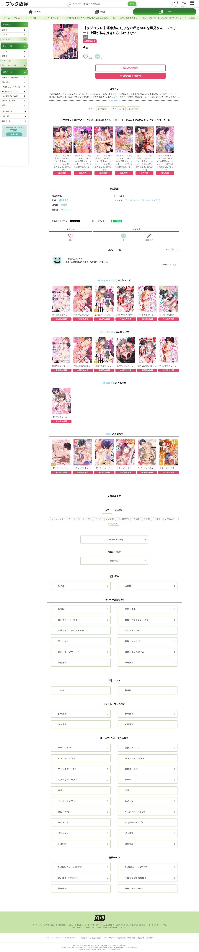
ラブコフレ (66, 209)
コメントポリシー (71, 938)
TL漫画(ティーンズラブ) (70, 867)
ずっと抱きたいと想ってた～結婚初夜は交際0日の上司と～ (147, 315)
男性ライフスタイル (134, 652)
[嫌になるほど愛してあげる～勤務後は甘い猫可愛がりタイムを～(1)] (61, 287)
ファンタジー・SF (67, 769)
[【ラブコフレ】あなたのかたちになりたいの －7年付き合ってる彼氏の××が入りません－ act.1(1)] (61, 440)
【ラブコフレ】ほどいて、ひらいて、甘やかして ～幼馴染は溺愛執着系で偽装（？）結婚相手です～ (125, 468)
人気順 (128, 586)
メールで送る (99, 221)
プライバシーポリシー (54, 938)
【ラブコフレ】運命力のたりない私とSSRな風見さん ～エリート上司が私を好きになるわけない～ (101, 18)
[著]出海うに (65, 200)
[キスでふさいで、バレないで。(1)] (125, 338)
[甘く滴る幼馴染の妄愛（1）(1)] (168, 287)
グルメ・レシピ (132, 630)
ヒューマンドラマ (66, 758)
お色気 (111, 519)
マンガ (17, 18)
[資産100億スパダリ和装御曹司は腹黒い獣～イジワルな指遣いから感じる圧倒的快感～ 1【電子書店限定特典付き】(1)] (125, 287)
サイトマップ (109, 938)
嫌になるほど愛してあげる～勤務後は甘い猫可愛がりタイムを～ (61, 315)
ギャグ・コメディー (68, 801)
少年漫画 (62, 714)
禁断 (137, 519)
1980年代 (124, 519)
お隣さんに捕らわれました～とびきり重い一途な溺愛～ (104, 315)
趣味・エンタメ (132, 641)
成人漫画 (129, 833)
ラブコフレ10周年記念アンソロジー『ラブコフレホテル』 (147, 468)
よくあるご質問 (95, 938)
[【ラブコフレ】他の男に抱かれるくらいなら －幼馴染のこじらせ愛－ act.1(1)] (83, 440)
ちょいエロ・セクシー (63, 519)
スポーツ (129, 801)
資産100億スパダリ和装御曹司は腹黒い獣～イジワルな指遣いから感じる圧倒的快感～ (125, 315)
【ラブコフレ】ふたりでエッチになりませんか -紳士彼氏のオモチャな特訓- (61, 417)
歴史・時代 (63, 812)
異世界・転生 (131, 769)
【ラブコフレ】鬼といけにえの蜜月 (168, 468)
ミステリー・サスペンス (70, 780)
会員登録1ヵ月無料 (130, 75)
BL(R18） (63, 844)
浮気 (148, 519)
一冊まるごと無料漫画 (136, 878)
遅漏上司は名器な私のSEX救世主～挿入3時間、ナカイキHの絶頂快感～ (83, 315)
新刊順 (61, 586)
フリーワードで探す (114, 539)
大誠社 (64, 205)
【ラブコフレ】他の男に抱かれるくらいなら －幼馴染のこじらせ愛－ (83, 468)
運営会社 (141, 938)
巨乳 (99, 519)
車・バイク (63, 641)
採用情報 (150, 938)
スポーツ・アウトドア (69, 652)
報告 (175, 265)
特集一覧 (114, 561)
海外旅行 (129, 662)
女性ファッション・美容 (137, 620)
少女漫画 (62, 724)
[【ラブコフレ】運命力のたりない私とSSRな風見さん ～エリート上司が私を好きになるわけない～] (65, 25)
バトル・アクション (134, 758)
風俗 (158, 519)
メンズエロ (63, 833)
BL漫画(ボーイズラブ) (136, 867)
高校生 (115, 524)
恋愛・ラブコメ (132, 748)
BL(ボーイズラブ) (134, 822)
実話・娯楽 (130, 609)
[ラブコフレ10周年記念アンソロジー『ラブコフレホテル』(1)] (147, 440)
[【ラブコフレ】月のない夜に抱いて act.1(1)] (104, 440)
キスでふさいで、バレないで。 (125, 366)
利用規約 (84, 938)
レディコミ (63, 822)
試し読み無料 (130, 68)
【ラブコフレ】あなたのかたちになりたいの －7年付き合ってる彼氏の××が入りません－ (61, 468)
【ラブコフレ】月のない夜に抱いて (104, 468)
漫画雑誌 (62, 888)
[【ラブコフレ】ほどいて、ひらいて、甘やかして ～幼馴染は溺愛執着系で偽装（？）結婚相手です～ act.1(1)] (125, 440)
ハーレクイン (85, 519)
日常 (60, 790)
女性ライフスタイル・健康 (71, 630)
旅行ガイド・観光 (133, 888)
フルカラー (172, 519)
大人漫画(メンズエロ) (68, 878)
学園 (127, 790)
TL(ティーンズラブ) (50, 18)
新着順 (128, 690)
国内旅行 (62, 662)
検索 (132, 4)
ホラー (128, 780)
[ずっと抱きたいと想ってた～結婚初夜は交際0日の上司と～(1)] (147, 287)
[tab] (34, 11)
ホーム (7, 18)
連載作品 (129, 844)
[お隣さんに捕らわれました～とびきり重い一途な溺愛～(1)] (104, 287)
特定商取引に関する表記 (126, 938)
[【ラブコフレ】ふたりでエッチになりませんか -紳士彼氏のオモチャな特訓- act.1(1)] (61, 389)
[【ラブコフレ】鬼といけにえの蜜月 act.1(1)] (168, 440)
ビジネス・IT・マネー (69, 620)
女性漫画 (129, 724)
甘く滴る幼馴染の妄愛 (168, 315)
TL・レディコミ (31, 18)
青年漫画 (129, 714)
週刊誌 (61, 609)
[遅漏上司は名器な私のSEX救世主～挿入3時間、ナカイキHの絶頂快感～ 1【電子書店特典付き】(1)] (82, 287)
